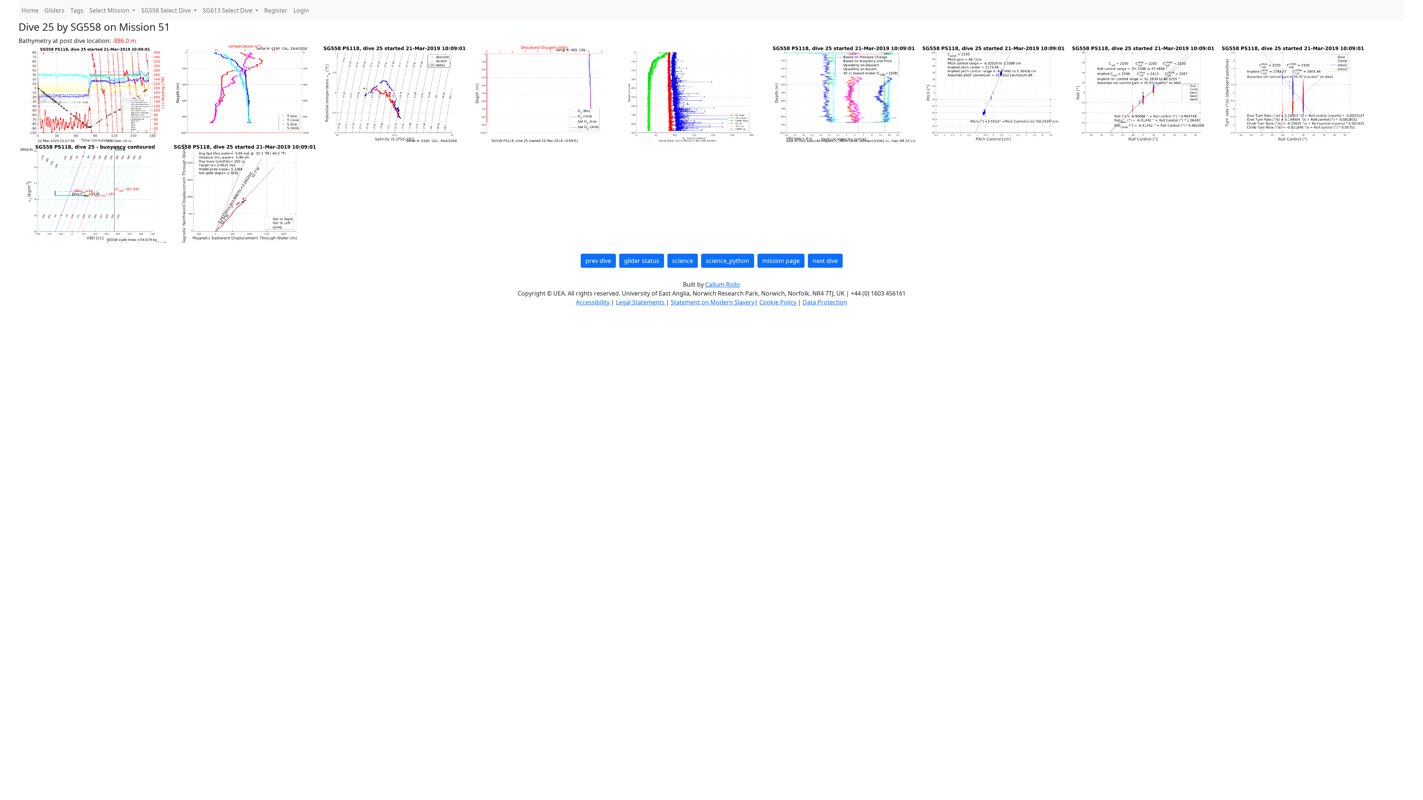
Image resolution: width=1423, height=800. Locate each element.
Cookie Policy (778, 302)
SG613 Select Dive (228, 10)
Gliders (54, 10)
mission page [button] (781, 261)
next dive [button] (825, 261)
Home (30, 10)
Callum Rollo (722, 284)
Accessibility (593, 302)
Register (276, 10)
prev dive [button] (598, 261)
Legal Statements (641, 302)
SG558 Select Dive (166, 10)
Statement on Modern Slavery (712, 302)
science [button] (682, 261)
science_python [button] (727, 261)
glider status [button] (641, 261)
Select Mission (110, 10)
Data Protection (825, 302)
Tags (76, 10)
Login (301, 10)
